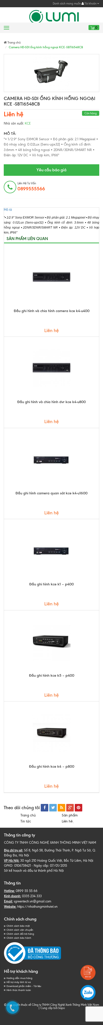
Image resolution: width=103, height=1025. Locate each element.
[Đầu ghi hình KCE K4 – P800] (51, 732)
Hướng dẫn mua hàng (19, 978)
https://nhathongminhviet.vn (37, 906)
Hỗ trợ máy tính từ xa (18, 982)
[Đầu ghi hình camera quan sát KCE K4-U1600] (51, 459)
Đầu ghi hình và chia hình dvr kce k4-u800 (51, 402)
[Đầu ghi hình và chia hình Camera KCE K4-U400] (51, 277)
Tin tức (25, 821)
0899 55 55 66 (27, 891)
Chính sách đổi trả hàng (20, 933)
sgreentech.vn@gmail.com (32, 901)
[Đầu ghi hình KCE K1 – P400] (51, 550)
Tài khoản (90, 3)
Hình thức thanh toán (18, 990)
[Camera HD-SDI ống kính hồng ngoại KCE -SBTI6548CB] (51, 73)
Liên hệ (13, 114)
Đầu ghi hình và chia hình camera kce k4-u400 (52, 311)
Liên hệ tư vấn (31, 187)
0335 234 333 (32, 896)
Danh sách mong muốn (67, 3)
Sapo (61, 1008)
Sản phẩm (70, 815)
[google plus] (70, 807)
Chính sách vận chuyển (19, 929)
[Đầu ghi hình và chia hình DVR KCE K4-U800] (51, 368)
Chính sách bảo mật (18, 925)
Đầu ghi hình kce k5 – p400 (51, 675)
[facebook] (44, 807)
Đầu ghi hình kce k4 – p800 (51, 766)
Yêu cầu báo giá (51, 169)
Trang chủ (28, 815)
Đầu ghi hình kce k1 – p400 (51, 584)
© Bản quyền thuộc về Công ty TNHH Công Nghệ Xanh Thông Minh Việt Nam (51, 1004)
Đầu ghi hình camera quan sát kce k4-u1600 (52, 493)
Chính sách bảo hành (18, 937)
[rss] (61, 807)
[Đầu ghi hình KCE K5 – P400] (51, 641)
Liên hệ (68, 821)
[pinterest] (78, 807)
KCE (28, 123)
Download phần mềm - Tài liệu (23, 986)
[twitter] (53, 807)
